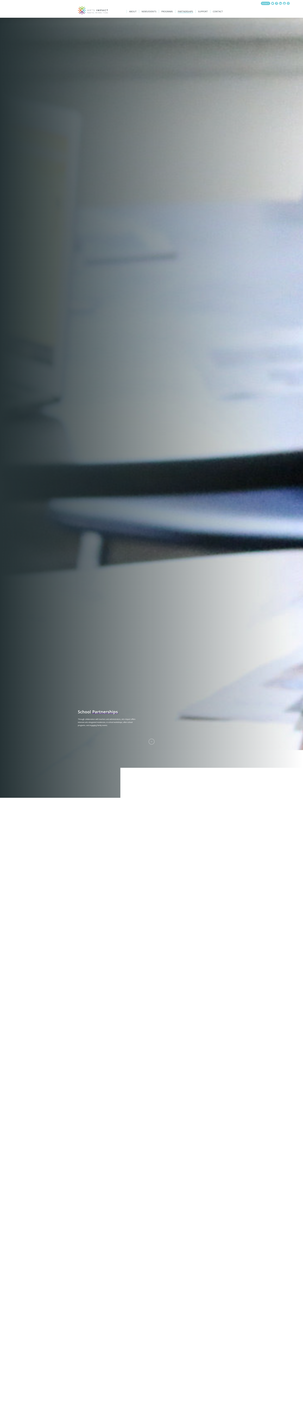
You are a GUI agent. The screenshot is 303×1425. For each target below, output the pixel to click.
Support (203, 11)
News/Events (149, 11)
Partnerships (185, 11)
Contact (218, 11)
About (133, 11)
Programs (167, 11)
